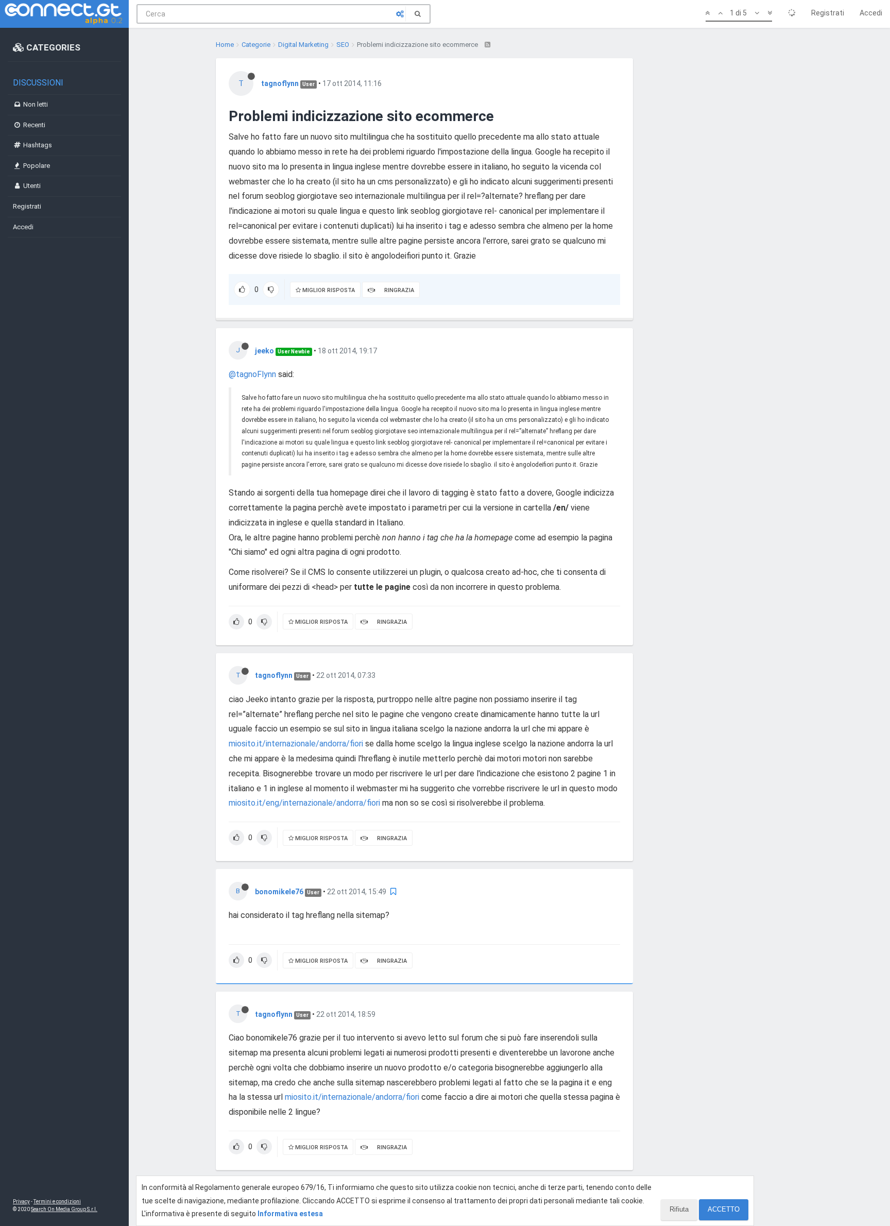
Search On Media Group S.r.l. (64, 1209)
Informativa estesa (290, 1214)
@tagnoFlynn (252, 374)
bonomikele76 (279, 892)
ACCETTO (724, 1209)
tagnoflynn (280, 83)
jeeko (264, 351)
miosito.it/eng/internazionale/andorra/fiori (304, 803)
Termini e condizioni (57, 1201)
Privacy (21, 1201)
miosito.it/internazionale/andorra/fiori (296, 743)
